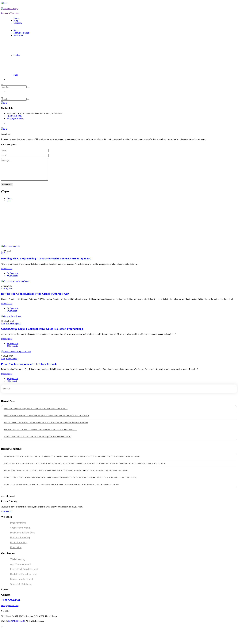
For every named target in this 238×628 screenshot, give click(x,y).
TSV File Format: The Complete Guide (107, 470)
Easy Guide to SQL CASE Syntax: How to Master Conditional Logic (40, 456)
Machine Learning (20, 537)
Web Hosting (17, 559)
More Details (6, 268)
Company (17, 23)
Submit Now (7, 185)
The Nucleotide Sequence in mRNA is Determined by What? (35, 409)
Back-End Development (23, 574)
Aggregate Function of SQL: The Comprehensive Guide (110, 456)
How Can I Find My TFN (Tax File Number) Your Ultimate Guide (37, 437)
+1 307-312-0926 (14, 116)
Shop (15, 30)
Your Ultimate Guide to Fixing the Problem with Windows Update (40, 430)
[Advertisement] (119, 223)
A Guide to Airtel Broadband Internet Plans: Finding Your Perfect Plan (126, 463)
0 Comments (12, 276)
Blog (15, 20)
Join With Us (6, 511)
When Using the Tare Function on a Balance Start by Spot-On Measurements (46, 423)
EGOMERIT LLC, (16, 621)
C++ (9, 201)
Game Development (21, 579)
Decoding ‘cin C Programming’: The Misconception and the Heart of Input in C (46, 258)
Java (12, 323)
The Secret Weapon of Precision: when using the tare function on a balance (46, 416)
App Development (20, 564)
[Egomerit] (13, 3)
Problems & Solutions (22, 532)
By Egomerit (12, 273)
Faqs (15, 75)
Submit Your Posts (21, 33)
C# (7, 323)
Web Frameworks (20, 527)
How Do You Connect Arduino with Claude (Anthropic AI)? (35, 293)
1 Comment (12, 311)
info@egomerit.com (15, 118)
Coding (16, 55)
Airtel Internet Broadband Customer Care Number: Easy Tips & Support (43, 463)
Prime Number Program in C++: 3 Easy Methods (29, 364)
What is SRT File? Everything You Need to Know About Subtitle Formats (44, 470)
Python (9, 288)
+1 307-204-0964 (10, 600)
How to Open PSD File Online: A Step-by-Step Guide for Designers (39, 484)
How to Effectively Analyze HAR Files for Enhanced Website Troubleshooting (48, 477)
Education (15, 547)
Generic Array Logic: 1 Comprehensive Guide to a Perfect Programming (42, 328)
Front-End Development (24, 569)
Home (16, 18)
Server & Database (21, 584)
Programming (12, 358)
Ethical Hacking (19, 542)
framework (18, 35)
